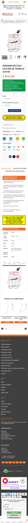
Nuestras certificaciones (7, 363)
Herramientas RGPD (6, 371)
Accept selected (14, 517)
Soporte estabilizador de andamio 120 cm (7, 317)
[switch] (25, 2)
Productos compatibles (14, 171)
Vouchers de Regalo (6, 384)
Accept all (14, 512)
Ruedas (4, 96)
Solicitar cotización (6, 344)
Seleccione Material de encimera (10, 102)
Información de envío (6, 349)
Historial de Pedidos (6, 404)
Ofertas (3, 390)
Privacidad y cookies (6, 355)
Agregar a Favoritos (8, 124)
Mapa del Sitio (4, 392)
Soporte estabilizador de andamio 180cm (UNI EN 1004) (21, 318)
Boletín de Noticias (6, 412)
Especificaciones (20, 168)
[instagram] (6, 462)
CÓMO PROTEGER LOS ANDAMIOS (10, 360)
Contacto (3, 373)
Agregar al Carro (15, 110)
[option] (4, 57)
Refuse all (14, 515)
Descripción (6, 168)
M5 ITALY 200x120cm (21, 21)
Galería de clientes (5, 365)
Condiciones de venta (6, 357)
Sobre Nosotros (5, 347)
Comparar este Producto (10, 128)
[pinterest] (17, 462)
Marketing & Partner (9, 509)
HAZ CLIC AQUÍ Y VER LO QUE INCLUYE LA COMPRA (14, 117)
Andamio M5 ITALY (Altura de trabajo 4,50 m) (12, 22)
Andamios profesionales (9, 21)
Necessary (7, 504)
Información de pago (6, 352)
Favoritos (3, 409)
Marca (2, 382)
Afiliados (3, 387)
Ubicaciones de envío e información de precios (13, 368)
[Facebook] (3, 462)
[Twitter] (13, 462)
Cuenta (3, 401)
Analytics (7, 506)
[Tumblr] (20, 462)
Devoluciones (4, 406)
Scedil (22, 131)
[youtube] (24, 462)
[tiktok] (10, 462)
